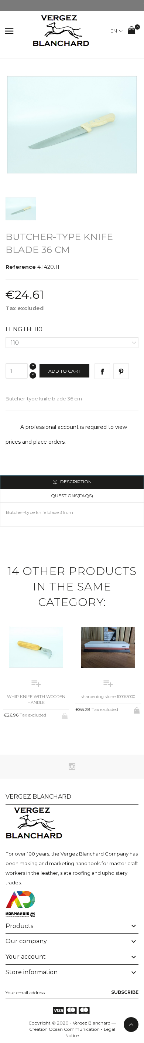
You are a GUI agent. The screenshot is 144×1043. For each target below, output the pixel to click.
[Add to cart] (137, 709)
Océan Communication (74, 1029)
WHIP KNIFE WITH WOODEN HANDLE (36, 699)
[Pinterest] (121, 371)
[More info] (42, 734)
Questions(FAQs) (72, 495)
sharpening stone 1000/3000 (108, 696)
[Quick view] (30, 734)
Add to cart (64, 371)
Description (75, 481)
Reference (21, 267)
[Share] (102, 371)
